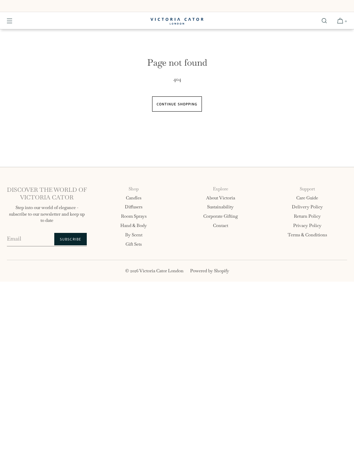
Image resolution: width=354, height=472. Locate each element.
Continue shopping (177, 104)
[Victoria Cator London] (177, 21)
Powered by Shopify (209, 271)
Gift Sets (133, 244)
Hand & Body (133, 225)
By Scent (133, 235)
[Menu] (15, 20)
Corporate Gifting (220, 216)
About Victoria (220, 198)
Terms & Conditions (307, 235)
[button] (324, 20)
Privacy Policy (307, 225)
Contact (220, 225)
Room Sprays (134, 216)
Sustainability (220, 207)
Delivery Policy (307, 207)
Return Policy (307, 216)
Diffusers (133, 207)
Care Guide (307, 198)
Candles (133, 198)
